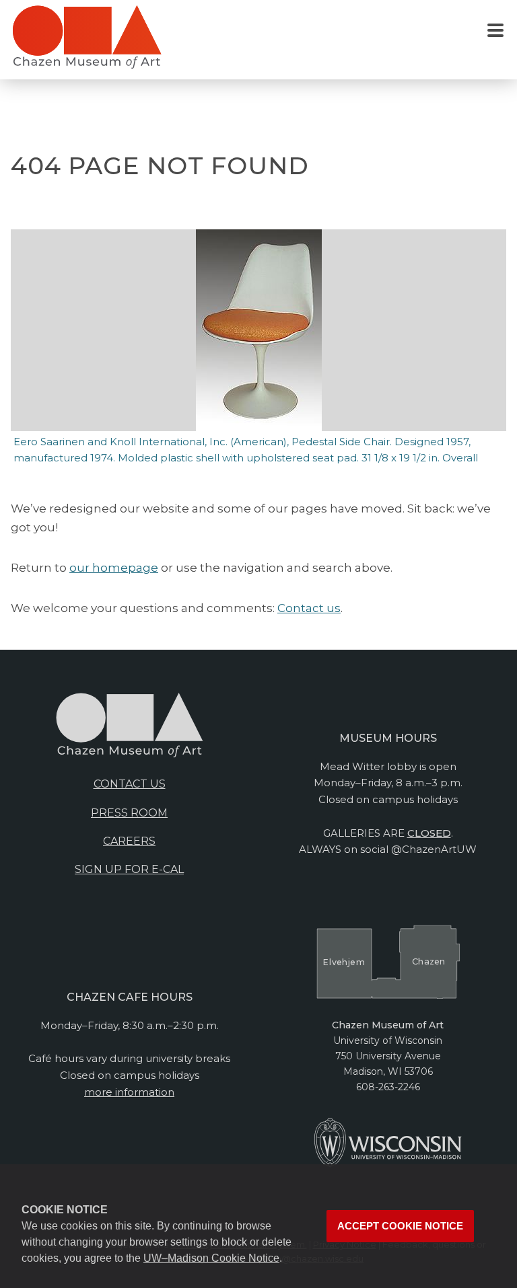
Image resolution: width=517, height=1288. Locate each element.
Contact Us (130, 784)
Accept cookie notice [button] (400, 1226)
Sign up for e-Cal (129, 869)
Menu (495, 31)
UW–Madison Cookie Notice (211, 1258)
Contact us (309, 608)
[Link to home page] (87, 42)
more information (129, 1092)
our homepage (113, 567)
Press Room (129, 812)
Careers (129, 841)
